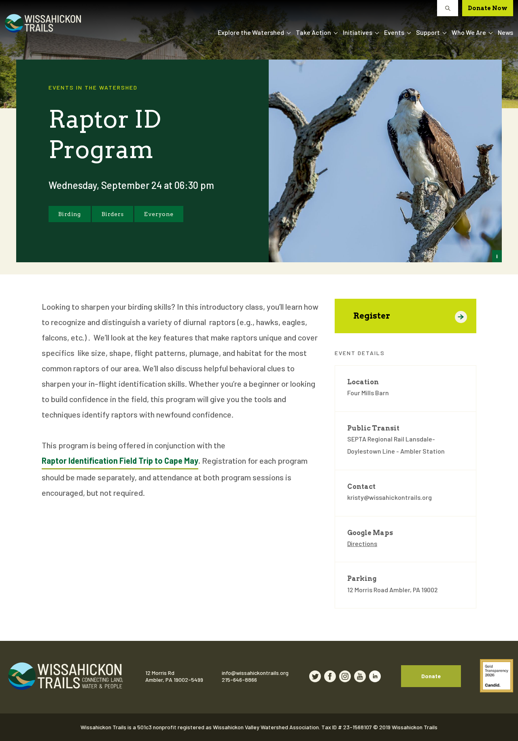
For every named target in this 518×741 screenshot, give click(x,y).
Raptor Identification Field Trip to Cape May (120, 460)
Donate (431, 675)
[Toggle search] (447, 8)
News (505, 32)
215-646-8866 (239, 679)
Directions (362, 543)
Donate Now (487, 8)
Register (371, 316)
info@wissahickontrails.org (255, 672)
